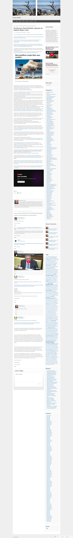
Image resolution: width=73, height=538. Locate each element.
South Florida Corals (49, 347)
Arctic (48, 103)
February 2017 (49, 504)
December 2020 (49, 462)
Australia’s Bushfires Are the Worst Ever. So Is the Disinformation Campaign (31, 110)
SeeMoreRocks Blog (48, 345)
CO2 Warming (47, 277)
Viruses (48, 211)
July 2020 (48, 465)
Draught (51, 287)
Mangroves (47, 314)
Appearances (52, 263)
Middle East (47, 318)
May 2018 (48, 489)
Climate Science (49, 114)
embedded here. (40, 34)
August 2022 (49, 451)
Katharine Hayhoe (54, 308)
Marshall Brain (53, 314)
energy (57, 289)
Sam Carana (49, 193)
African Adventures (50, 97)
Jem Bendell (49, 151)
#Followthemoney (49, 92)
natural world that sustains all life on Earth (32, 156)
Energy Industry (49, 128)
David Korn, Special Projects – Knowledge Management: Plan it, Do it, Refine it (52, 391)
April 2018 (48, 490)
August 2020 (49, 464)
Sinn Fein (50, 346)
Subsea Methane (48, 349)
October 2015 (49, 519)
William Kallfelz (49, 215)
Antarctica (48, 102)
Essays (48, 129)
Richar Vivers (55, 339)
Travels (48, 206)
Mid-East (57, 317)
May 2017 (48, 501)
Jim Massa (48, 152)
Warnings (48, 213)
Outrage (48, 172)
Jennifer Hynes (47, 306)
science (56, 344)
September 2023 (49, 440)
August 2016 (49, 509)
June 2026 (48, 417)
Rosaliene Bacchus (21, 217)
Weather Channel (48, 363)
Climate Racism (49, 113)
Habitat (48, 142)
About (17, 21)
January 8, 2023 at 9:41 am (21, 277)
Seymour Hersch (53, 345)
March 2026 (49, 420)
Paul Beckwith (49, 173)
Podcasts (48, 181)
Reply (15, 225)
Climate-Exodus (56, 275)
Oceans (48, 171)
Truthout (53, 357)
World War (49, 364)
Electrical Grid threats (50, 127)
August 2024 (49, 436)
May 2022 (48, 453)
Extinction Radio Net (50, 397)
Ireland (48, 304)
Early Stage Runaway (50, 125)
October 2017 (49, 497)
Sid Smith (48, 196)
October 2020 (49, 463)
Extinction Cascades (26, 213)
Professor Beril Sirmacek (51, 184)
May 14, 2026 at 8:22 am (21, 318)
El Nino (49, 289)
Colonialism (48, 116)
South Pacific (54, 347)
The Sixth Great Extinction (51, 205)
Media (23, 21)
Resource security (49, 190)
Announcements (49, 101)
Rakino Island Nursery (50, 35)
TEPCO (47, 353)
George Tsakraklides (50, 140)
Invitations (54, 303)
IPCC (57, 303)
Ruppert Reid (49, 192)
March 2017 (49, 503)
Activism (48, 95)
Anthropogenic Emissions (53, 262)
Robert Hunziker (49, 191)
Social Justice (49, 197)
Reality (20, 21)
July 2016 (48, 510)
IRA (46, 304)
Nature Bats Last (49, 164)
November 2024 (49, 433)
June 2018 (48, 488)
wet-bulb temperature (52, 363)
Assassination (50, 266)
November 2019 (49, 474)
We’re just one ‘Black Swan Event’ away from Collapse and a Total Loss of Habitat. (31, 212)
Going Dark (51, 297)
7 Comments (28, 32)
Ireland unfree (51, 304)
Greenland (48, 141)
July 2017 (48, 499)
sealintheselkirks (20, 276)
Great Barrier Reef (50, 298)
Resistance (48, 189)
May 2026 (48, 418)
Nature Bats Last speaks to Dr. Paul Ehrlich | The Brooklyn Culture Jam (29, 227)
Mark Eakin (50, 314)
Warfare (48, 212)
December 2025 (49, 421)
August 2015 (49, 520)
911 (47, 93)
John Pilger (49, 307)
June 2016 (48, 511)
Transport (50, 357)
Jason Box (56, 305)
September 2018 (49, 485)
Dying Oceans (47, 288)
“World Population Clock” (22, 122)
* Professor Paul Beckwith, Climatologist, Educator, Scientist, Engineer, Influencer (51, 377)
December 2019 (49, 473)
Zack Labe (48, 218)
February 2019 (49, 481)
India (49, 303)
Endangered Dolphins (53, 289)
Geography (48, 137)
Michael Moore (49, 161)
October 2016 (49, 507)
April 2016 (48, 513)
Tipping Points (51, 356)
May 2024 (48, 437)
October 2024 (49, 434)
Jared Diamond (49, 149)
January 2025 (49, 431)
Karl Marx (50, 308)
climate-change (50, 275)
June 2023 (48, 442)
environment (49, 290)
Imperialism (48, 144)
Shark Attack (49, 195)
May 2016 (48, 512)
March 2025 (49, 429)
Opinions (27, 21)
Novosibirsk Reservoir (54, 324)
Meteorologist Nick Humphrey (51, 159)
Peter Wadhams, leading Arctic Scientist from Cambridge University (51, 404)
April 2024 (48, 438)
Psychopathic (53, 338)
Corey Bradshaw (49, 117)
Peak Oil (48, 175)
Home (14, 21)
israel (50, 305)
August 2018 (49, 486)
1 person (19, 223)
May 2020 (48, 467)
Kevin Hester (17, 17)
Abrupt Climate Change (19, 213)
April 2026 (48, 419)
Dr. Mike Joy (51, 286)
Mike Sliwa (50, 318)
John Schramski (53, 307)
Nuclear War (49, 325)
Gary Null (48, 136)
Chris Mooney (48, 274)
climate (54, 274)
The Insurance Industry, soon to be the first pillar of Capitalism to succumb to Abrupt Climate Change (27, 41)
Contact (35, 21)
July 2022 (48, 452)
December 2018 (49, 482)
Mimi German (49, 163)
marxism (56, 314)
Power (48, 183)
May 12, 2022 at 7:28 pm (21, 252)
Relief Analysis (51, 339)
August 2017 (49, 498)
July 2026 (48, 416)
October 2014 (49, 521)
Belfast (48, 106)
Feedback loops (54, 291)
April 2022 (48, 454)
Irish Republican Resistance (51, 147)
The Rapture (49, 204)
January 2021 (49, 461)
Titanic (53, 356)
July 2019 (48, 478)
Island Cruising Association (51, 148)
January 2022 (49, 456)
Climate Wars (55, 276)
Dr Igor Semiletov (49, 122)
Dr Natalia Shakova (50, 123)
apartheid (49, 263)
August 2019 (49, 477)
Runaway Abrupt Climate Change (50, 342)
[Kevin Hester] (36, 8)
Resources (31, 21)
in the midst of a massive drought (25, 160)
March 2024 (49, 439)
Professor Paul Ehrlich (39, 213)
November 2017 (49, 496)
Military (48, 162)
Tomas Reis (56, 356)
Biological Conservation (24, 128)
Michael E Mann (49, 317)
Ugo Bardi (56, 357)
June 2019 (48, 479)
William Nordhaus (49, 216)
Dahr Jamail (49, 120)
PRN (56, 335)
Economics (48, 126)
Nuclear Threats (49, 169)
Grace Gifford (54, 297)
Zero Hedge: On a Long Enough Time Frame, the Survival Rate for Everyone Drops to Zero (52, 407)
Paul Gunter (49, 174)
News (48, 167)
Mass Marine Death (48, 315)
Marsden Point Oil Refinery (51, 158)
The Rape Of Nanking (52, 355)
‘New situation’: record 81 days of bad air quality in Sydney (23, 89)
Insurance (48, 145)
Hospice (48, 143)
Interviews (48, 146)
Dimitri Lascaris (50, 282)
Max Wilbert (52, 315)
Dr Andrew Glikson (50, 121)
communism (53, 277)
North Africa (49, 323)
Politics (48, 182)
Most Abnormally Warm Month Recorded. (51, 319)
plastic (50, 334)
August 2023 (49, 441)
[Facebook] (47, 528)
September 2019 (49, 476)
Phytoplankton (47, 334)
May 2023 (48, 443)
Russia (49, 344)
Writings (48, 217)
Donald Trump (54, 282)
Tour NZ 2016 (47, 357)
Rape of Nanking (49, 187)
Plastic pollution (53, 334)
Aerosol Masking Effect (50, 96)
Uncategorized (49, 208)
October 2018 (49, 484)
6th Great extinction (51, 256)
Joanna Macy (51, 306)
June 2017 (48, 500)
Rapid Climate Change (50, 188)
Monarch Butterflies (54, 318)
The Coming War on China (53, 354)
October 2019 (49, 475)
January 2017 (49, 505)
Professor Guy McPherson (32, 213)
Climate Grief (49, 112)
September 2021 (49, 459)
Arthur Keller (49, 105)
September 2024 (49, 435)
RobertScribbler (48, 340)
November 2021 (49, 458)
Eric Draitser (53, 290)
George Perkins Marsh (48, 296)
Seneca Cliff (49, 194)
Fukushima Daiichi (50, 135)
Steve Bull (57, 347)
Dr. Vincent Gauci (49, 124)
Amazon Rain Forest (50, 100)
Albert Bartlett (49, 98)
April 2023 (48, 444)
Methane (48, 160)
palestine (56, 328)
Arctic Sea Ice (49, 104)
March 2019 (49, 480)
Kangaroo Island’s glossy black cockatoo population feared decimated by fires (26, 52)
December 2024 (49, 432)
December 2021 (49, 457)
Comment (39, 383)
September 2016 (49, 508)
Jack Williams (52, 305)
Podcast (48, 335)
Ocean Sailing (49, 170)
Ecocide (53, 288)
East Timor (50, 288)
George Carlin (49, 138)
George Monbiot (49, 139)
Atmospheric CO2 (49, 268)
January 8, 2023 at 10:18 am (22, 306)
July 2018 (48, 487)
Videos (48, 210)
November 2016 (49, 506)
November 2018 (49, 483)
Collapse (48, 115)
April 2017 (48, 502)
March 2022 (49, 455)
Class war (52, 274)
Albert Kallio (49, 99)
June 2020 (48, 466)
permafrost (53, 333)
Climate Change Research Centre (50, 276)
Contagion (56, 277)
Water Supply (49, 214)
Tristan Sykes (49, 207)
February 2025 (49, 430)
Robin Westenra (53, 340)
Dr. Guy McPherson (49, 284)
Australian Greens (54, 268)
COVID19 (48, 118)
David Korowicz (51, 281)
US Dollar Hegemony (50, 209)
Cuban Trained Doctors (50, 119)
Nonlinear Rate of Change (51, 168)
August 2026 (49, 415)
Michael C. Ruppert (53, 316)
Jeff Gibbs (48, 150)
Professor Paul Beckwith (50, 336)
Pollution (54, 335)
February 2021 (49, 460)
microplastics (53, 317)
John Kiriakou (54, 306)
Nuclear (47, 325)
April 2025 (48, 428)
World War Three (52, 364)
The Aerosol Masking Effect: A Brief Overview (25, 46)
